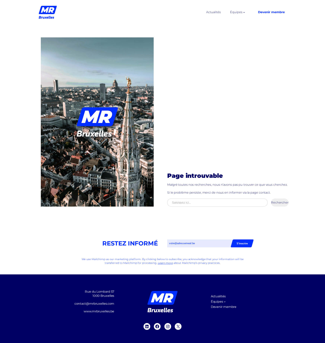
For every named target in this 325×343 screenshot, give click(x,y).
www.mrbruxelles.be (99, 311)
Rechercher (280, 202)
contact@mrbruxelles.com (94, 303)
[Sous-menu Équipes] (244, 12)
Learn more (165, 263)
